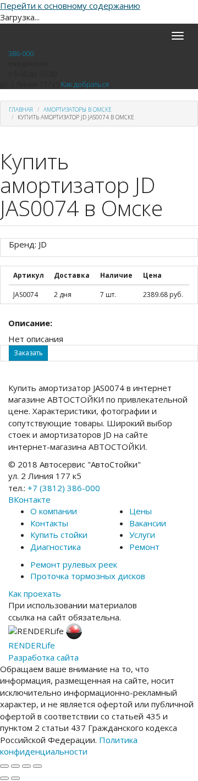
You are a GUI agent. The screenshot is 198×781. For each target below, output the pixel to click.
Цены (140, 510)
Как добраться (85, 84)
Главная (21, 109)
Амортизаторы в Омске (77, 109)
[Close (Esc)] (4, 766)
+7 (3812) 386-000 (64, 487)
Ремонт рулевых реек (73, 564)
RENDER (31, 645)
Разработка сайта (43, 657)
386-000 (21, 53)
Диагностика (55, 546)
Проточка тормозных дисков (87, 575)
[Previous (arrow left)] (4, 778)
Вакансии (147, 523)
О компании (53, 510)
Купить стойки (58, 534)
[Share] (15, 766)
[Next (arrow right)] (15, 778)
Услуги (142, 534)
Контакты (49, 523)
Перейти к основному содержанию (70, 5)
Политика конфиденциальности (69, 745)
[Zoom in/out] (37, 766)
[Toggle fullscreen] (26, 766)
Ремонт (144, 546)
